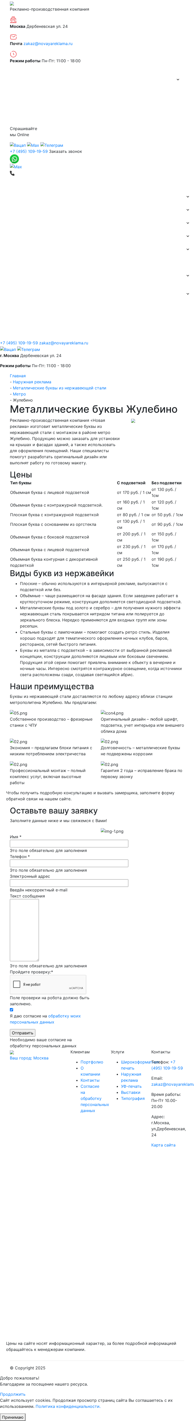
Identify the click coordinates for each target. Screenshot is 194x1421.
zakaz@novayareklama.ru (47, 43)
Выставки (13, 236)
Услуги (10, 275)
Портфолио (25, 92)
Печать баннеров (21, 196)
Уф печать (13, 262)
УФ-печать (131, 1086)
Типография (16, 249)
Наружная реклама (23, 222)
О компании (25, 79)
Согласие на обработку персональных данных (95, 1098)
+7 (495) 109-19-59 (29, 151)
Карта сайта (163, 1144)
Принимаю (12, 1417)
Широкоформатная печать (30, 209)
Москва (29, 1057)
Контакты (23, 118)
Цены (19, 105)
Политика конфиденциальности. (68, 1406)
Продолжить (13, 1394)
